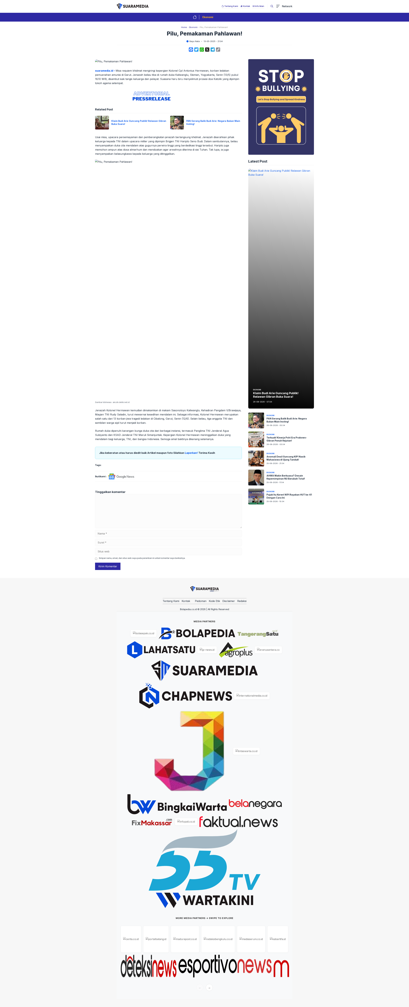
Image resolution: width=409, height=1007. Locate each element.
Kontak (186, 601)
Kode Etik (214, 601)
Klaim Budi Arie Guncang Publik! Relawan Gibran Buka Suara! (275, 395)
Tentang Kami (171, 601)
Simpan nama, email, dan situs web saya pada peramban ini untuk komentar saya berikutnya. (142, 558)
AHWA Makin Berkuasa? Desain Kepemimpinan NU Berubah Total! (285, 477)
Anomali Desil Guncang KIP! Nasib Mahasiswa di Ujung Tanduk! (285, 458)
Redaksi (242, 601)
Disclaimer (228, 601)
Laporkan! (191, 452)
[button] (272, 6)
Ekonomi (207, 17)
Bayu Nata (194, 41)
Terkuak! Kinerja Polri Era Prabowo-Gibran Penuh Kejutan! (286, 439)
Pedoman (200, 601)
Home (184, 27)
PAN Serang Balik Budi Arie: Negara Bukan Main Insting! (286, 420)
